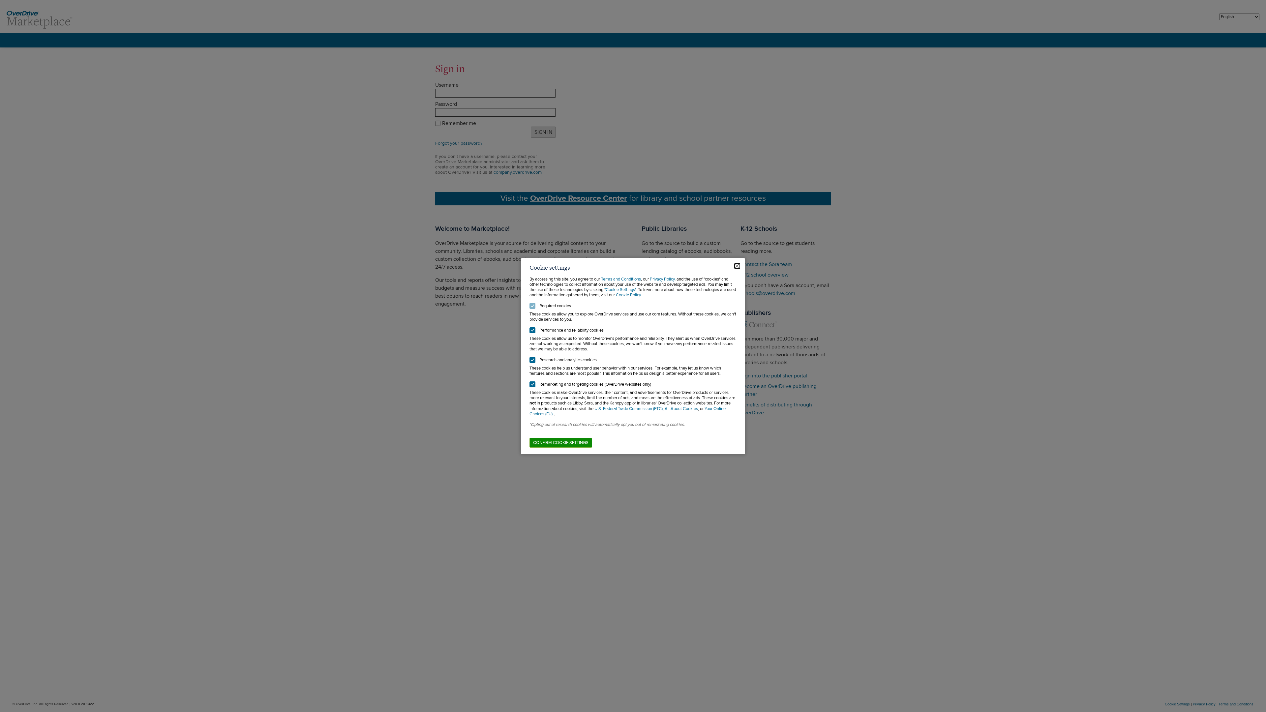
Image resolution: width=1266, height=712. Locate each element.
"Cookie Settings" (620, 289)
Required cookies (555, 306)
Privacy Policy (662, 279)
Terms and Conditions (621, 279)
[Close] (737, 266)
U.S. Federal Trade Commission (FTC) (628, 408)
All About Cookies (681, 408)
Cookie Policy (628, 295)
